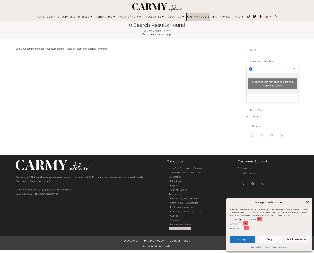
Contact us (246, 168)
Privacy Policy (271, 247)
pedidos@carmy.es (48, 193)
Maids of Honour (178, 189)
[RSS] (281, 135)
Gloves (174, 215)
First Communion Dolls (182, 207)
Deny (269, 239)
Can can (174, 220)
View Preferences (296, 239)
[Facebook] (271, 135)
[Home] (143, 34)
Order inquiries (248, 173)
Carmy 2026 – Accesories (184, 202)
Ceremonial (175, 176)
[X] (261, 135)
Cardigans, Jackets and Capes (186, 211)
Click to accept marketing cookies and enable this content (272, 84)
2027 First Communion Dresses (186, 168)
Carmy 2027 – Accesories (184, 198)
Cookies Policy (257, 247)
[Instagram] (251, 135)
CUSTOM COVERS (179, 228)
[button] (307, 202)
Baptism (174, 185)
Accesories (175, 194)
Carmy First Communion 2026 (185, 172)
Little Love (176, 181)
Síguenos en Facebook (262, 61)
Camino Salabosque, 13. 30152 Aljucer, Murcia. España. (44, 189)
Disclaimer (283, 247)
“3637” (160, 34)
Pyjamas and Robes (181, 224)
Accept (242, 239)
